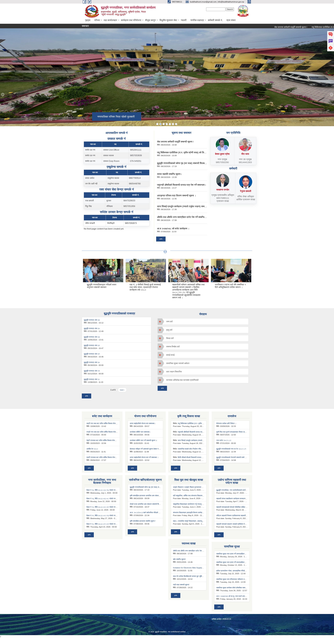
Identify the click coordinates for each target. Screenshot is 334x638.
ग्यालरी (183, 20)
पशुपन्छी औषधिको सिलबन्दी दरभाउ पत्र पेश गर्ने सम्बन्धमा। (181, 185)
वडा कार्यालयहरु (110, 20)
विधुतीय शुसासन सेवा (168, 20)
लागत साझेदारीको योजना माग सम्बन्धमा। (143, 423)
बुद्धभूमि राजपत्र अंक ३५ (92, 328)
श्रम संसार (231, 20)
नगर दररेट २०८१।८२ (223, 440)
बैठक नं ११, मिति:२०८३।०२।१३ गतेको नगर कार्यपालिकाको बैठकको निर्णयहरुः (112, 515)
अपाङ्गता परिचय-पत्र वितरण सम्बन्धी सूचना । (176, 195)
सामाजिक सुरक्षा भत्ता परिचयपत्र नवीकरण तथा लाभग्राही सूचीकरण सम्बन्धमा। (241, 579)
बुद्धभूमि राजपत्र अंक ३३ (92, 337)
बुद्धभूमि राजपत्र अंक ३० (92, 362)
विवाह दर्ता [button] (170, 338)
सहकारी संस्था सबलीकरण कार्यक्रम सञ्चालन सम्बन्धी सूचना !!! (236, 498)
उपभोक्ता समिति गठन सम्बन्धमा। (140, 432)
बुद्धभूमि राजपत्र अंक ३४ (92, 320)
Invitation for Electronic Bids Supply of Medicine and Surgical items (200, 568)
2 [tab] (160, 124)
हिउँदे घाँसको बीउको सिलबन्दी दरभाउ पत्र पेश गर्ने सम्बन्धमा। (197, 457)
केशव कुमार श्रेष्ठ (222, 154)
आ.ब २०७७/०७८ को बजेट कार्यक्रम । (173, 228)
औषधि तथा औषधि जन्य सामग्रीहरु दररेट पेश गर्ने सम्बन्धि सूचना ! (184, 217)
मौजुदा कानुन (150, 20)
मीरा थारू (245, 154)
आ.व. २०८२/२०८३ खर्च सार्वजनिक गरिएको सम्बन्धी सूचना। (149, 512)
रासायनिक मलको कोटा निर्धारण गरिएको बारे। (192, 449)
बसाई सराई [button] (170, 355)
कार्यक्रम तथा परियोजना (131, 20)
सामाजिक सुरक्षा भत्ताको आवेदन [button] (177, 363)
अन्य (160, 239)
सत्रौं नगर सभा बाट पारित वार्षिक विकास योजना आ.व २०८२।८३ (108, 423)
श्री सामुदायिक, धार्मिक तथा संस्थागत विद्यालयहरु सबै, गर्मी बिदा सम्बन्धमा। (197, 495)
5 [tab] (170, 124)
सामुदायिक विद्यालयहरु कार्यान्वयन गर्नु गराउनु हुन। (189, 504)
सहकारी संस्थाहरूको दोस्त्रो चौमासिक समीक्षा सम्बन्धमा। (234, 507)
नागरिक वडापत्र (197, 20)
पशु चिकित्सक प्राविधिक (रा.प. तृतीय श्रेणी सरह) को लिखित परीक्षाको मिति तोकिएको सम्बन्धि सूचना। (199, 152)
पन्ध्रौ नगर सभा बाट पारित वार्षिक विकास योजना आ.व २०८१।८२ (108, 432)
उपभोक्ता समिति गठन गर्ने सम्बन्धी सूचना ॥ (143, 440)
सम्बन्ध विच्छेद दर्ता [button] (173, 346)
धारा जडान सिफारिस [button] (174, 372)
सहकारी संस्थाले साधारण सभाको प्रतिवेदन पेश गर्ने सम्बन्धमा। (236, 524)
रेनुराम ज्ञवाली (245, 191)
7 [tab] (176, 124)
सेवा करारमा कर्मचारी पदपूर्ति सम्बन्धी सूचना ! (269, 27)
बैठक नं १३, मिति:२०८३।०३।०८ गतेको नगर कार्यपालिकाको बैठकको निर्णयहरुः (112, 498)
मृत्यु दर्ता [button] (169, 330)
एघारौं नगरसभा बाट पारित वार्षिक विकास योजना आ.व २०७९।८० (107, 457)
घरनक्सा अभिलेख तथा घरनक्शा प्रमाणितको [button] (182, 380)
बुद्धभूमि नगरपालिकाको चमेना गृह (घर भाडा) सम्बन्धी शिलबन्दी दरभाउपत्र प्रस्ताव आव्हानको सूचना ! (198, 163)
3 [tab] (164, 124)
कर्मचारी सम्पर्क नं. (215, 20)
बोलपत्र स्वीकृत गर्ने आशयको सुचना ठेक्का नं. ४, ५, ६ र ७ (149, 449)
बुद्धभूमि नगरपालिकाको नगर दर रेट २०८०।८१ (231, 449)
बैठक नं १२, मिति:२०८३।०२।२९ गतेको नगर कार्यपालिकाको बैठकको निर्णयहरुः (112, 507)
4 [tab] (167, 124)
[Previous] (2, 94)
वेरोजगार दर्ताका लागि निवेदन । (226, 423)
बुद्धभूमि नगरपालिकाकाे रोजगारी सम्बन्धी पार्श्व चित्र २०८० (234, 457)
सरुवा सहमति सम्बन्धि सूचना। (169, 174)
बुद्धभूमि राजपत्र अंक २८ (92, 379)
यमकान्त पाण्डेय (222, 189)
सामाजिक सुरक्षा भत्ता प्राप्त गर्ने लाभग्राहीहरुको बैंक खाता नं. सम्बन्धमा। (239, 554)
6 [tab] (173, 124)
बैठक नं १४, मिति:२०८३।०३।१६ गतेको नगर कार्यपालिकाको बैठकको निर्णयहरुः (112, 490)
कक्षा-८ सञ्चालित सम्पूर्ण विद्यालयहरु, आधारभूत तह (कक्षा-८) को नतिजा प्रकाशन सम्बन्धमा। (202, 521)
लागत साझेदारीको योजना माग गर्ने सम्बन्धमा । (144, 457)
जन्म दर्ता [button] (169, 321)
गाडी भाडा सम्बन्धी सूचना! (181, 585)
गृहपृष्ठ (87, 20)
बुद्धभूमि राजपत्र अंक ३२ (92, 345)
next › (122, 390)
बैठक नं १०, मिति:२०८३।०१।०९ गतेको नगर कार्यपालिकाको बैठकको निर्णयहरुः (112, 524)
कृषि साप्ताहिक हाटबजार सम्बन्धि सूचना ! (143, 521)
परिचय (97, 20)
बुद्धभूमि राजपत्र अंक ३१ (92, 354)
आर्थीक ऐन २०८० (92, 449)
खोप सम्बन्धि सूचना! (179, 559)
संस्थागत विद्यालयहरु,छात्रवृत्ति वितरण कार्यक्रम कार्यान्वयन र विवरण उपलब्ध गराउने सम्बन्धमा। (203, 512)
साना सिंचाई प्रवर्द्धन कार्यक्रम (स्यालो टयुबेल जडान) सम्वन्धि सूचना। (185, 206)
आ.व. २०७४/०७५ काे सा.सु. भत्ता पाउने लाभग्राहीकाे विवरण (235, 596)
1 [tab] (157, 124)
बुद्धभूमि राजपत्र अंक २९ (92, 371)
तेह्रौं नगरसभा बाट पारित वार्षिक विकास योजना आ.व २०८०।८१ (107, 440)
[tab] (203, 321)
